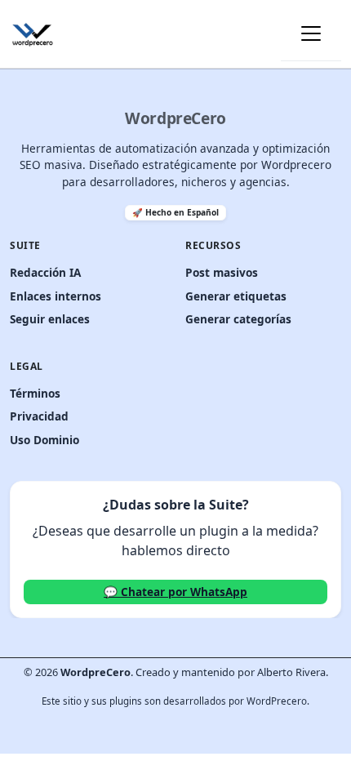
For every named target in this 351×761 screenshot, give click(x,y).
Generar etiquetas (236, 296)
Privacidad (39, 416)
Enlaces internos (55, 296)
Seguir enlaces (50, 319)
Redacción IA (45, 272)
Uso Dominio (44, 439)
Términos (35, 393)
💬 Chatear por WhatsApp (175, 591)
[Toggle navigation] (311, 33)
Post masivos (221, 272)
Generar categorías (238, 319)
